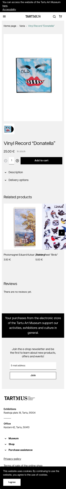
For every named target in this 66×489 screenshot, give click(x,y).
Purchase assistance (21, 450)
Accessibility (9, 9)
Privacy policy (12, 459)
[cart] (60, 16)
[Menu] (4, 16)
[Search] (54, 16)
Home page (10, 26)
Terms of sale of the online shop (23, 466)
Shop (12, 444)
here (5, 6)
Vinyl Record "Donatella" (41, 26)
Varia (22, 26)
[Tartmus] (33, 16)
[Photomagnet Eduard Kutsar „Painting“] (27, 227)
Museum (14, 438)
